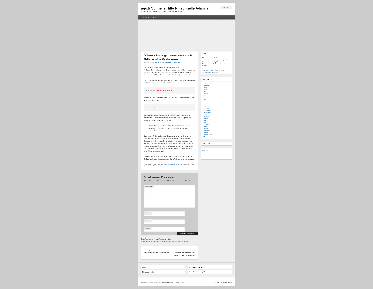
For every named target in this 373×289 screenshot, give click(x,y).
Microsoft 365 (179, 164)
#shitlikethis (206, 83)
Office (205, 114)
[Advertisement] (186, 34)
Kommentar (149, 186)
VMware (205, 128)
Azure (205, 89)
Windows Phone (208, 134)
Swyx (205, 122)
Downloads (145, 17)
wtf (204, 137)
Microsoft (172, 164)
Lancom (205, 104)
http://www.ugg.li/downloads (210, 72)
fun (204, 96)
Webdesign (206, 130)
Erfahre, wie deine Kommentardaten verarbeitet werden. (170, 241)
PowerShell (206, 116)
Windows (206, 132)
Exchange (166, 164)
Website (147, 228)
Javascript (206, 102)
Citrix (204, 92)
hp (204, 98)
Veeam (205, 126)
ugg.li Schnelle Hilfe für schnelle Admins (174, 8)
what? (154, 17)
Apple (205, 87)
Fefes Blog (205, 150)
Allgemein (206, 85)
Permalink (159, 166)
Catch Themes (228, 282)
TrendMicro (206, 124)
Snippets (205, 118)
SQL (204, 120)
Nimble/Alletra (207, 112)
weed (166, 62)
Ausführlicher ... (206, 66)
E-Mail (147, 221)
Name (147, 213)
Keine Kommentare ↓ (175, 62)
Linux (205, 106)
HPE (204, 100)
